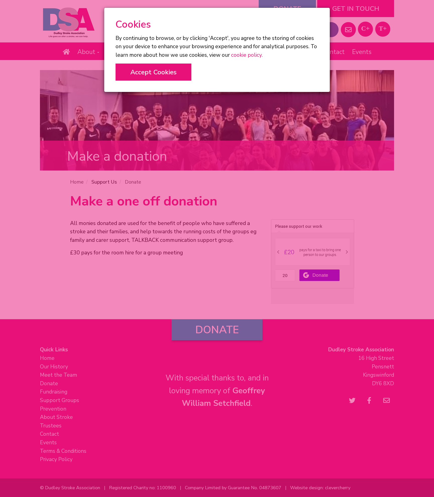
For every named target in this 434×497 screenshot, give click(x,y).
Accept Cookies (153, 72)
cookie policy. (247, 55)
